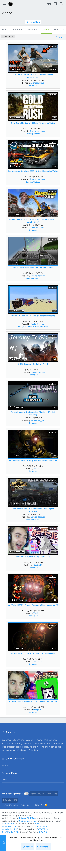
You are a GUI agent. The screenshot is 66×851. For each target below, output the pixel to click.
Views (46, 29)
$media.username (37, 131)
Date (4, 29)
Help (36, 805)
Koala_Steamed (37, 324)
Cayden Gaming (38, 372)
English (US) (10, 800)
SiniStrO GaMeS (38, 227)
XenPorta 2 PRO (9, 826)
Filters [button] (59, 37)
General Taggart (38, 276)
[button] (5, 3)
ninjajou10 (37, 565)
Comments (17, 29)
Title (56, 29)
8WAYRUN (40, 823)
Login (4, 779)
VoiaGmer (37, 468)
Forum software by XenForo (29, 812)
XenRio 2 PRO (8, 823)
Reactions (33, 29)
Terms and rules (10, 805)
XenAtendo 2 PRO (10, 832)
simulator (7, 36)
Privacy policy (26, 805)
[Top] (42, 805)
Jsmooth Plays (37, 83)
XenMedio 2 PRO (10, 829)
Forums (5, 765)
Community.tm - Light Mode (43, 793)
